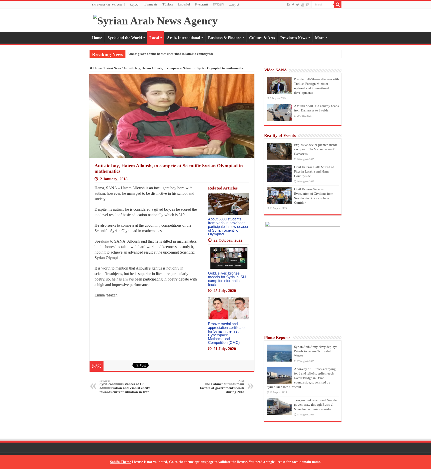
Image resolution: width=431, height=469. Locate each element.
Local (154, 38)
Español (184, 4)
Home (97, 38)
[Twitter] (298, 5)
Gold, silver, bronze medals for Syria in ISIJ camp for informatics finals (227, 278)
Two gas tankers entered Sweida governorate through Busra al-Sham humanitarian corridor (315, 404)
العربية (134, 4)
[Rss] (289, 5)
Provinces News (293, 38)
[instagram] (308, 5)
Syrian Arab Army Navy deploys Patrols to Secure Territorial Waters (315, 351)
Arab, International (183, 38)
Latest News (112, 68)
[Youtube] (303, 5)
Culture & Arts (262, 38)
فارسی (234, 4)
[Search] (337, 4)
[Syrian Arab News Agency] (155, 19)
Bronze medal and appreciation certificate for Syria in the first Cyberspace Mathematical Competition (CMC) (226, 333)
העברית (218, 4)
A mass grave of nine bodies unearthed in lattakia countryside (170, 54)
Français (150, 4)
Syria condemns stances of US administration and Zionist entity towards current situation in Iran (125, 386)
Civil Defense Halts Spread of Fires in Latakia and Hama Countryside (314, 171)
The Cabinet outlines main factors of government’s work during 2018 (222, 386)
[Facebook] (293, 5)
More (319, 38)
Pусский (201, 4)
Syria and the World (125, 38)
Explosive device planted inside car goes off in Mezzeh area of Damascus (315, 149)
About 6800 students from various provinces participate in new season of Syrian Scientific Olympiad (228, 226)
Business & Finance (224, 38)
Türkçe (167, 4)
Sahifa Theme (120, 462)
